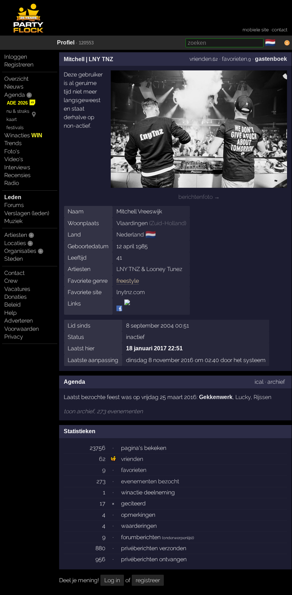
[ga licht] (280, 43)
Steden (13, 258)
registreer (148, 580)
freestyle (127, 280)
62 (102, 459)
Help (10, 312)
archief (276, 381)
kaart (11, 119)
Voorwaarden (21, 328)
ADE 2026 (17, 103)
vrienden (200, 58)
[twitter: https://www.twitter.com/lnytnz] (126, 308)
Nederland (130, 234)
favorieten (234, 58)
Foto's (12, 151)
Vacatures (17, 289)
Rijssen (262, 397)
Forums (14, 205)
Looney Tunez (164, 269)
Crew (11, 280)
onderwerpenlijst (178, 538)
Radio (11, 183)
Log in (112, 580)
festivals (15, 127)
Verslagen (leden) (26, 213)
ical (259, 381)
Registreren (18, 64)
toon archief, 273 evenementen (103, 411)
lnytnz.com (130, 292)
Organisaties (20, 251)
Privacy (13, 336)
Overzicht (16, 78)
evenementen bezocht (150, 481)
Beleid (12, 304)
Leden (12, 197)
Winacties (23, 135)
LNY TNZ (128, 269)
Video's (13, 159)
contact (279, 29)
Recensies (17, 175)
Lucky (243, 397)
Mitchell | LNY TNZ (88, 59)
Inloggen (15, 56)
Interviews (17, 167)
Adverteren (18, 320)
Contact (14, 273)
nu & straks (17, 111)
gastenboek (271, 59)
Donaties (15, 296)
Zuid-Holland (168, 223)
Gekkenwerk (216, 397)
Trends (13, 143)
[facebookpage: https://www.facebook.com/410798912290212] (119, 308)
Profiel (65, 42)
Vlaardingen (132, 223)
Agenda (14, 94)
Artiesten (15, 235)
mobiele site (256, 29)
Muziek (13, 221)
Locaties (15, 243)
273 (101, 481)
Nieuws (14, 86)
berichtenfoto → (199, 196)
